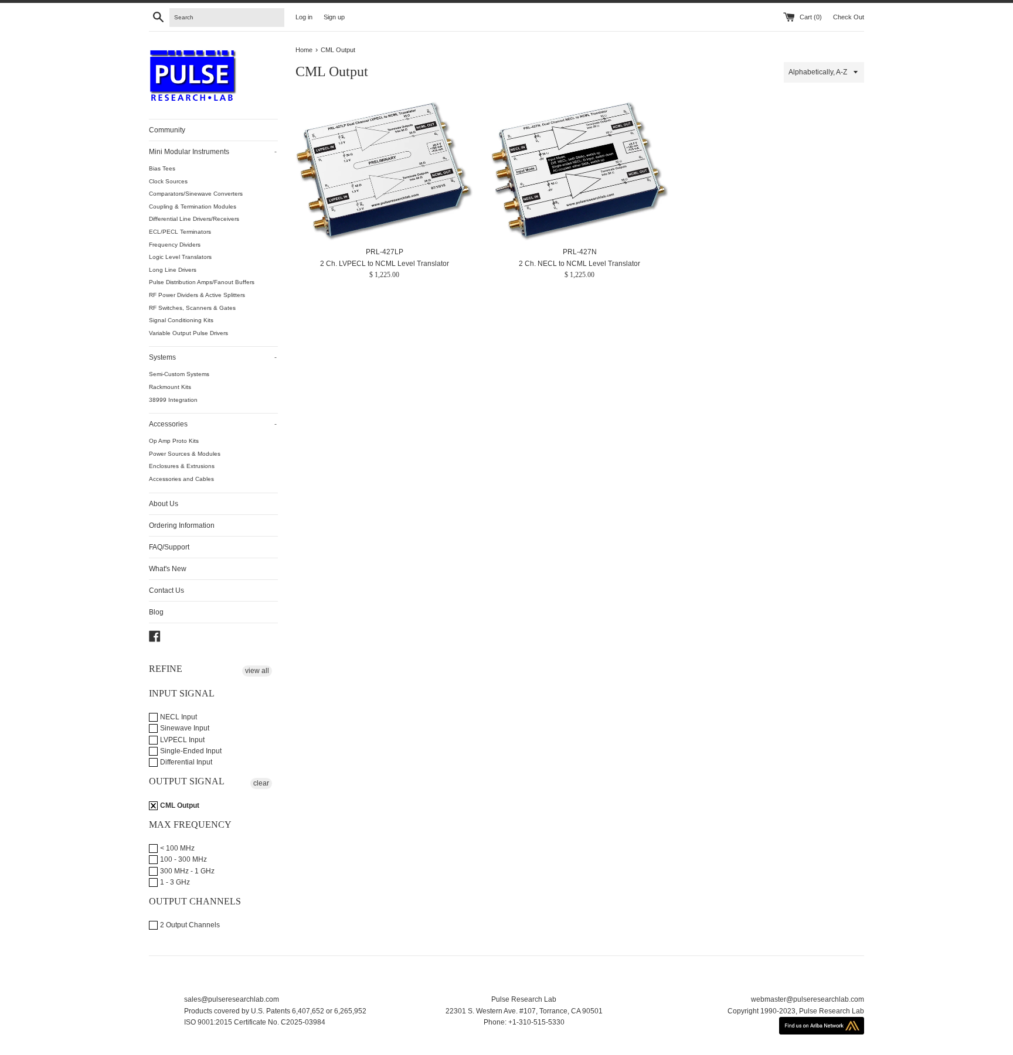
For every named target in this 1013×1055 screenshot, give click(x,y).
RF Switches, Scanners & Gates (192, 308)
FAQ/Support (169, 547)
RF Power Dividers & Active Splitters (197, 295)
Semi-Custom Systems (179, 374)
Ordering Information (182, 525)
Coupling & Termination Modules (192, 206)
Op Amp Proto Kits (174, 441)
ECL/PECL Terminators (180, 231)
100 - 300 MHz (182, 859)
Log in (303, 17)
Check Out (848, 17)
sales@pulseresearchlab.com (231, 999)
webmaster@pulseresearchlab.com (807, 999)
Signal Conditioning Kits (181, 320)
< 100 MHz (176, 848)
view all (257, 671)
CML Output (178, 805)
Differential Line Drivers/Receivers (194, 219)
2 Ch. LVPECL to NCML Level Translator (384, 264)
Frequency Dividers (174, 244)
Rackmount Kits (170, 387)
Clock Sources (168, 181)
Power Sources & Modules (184, 453)
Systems (213, 357)
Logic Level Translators (180, 257)
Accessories (213, 424)
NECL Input (177, 717)
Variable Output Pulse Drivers (188, 333)
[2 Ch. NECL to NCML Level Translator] (579, 170)
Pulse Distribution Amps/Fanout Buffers (201, 282)
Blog (156, 612)
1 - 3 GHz (174, 882)
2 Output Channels (189, 925)
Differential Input (185, 762)
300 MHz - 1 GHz (186, 871)
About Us (163, 504)
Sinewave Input (183, 728)
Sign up (334, 17)
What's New (167, 569)
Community (167, 130)
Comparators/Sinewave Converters (196, 193)
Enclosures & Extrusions (182, 466)
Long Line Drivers (172, 270)
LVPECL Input (181, 740)
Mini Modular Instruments (213, 152)
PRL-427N (580, 252)
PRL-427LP (384, 252)
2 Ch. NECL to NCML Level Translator (579, 264)
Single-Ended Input (190, 751)
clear (261, 783)
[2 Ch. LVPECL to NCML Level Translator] (384, 170)
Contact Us (166, 590)
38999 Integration (173, 400)
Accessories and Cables (181, 479)
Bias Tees (162, 168)
